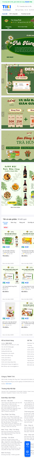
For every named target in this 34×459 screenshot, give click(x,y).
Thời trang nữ (28, 400)
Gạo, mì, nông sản (10, 420)
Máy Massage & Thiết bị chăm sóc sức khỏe (11, 443)
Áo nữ (25, 402)
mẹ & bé (31, 10)
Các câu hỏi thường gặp (7, 347)
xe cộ (26, 10)
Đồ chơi (17, 402)
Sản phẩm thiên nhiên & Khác (10, 444)
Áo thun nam (27, 413)
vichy (18, 393)
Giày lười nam (27, 436)
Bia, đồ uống (7, 422)
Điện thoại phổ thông (9, 433)
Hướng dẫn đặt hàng (6, 351)
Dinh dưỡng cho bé (9, 407)
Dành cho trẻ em (9, 423)
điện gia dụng (19, 10)
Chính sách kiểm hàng (7, 355)
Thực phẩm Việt (15, 418)
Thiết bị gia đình (15, 454)
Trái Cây (3, 416)
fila (21, 393)
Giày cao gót (27, 427)
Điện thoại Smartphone (7, 431)
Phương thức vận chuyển (7, 353)
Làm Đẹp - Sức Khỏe (7, 437)
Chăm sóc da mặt (6, 439)
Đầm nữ (30, 402)
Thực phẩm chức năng (10, 441)
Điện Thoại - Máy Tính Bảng (10, 429)
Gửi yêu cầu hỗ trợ (6, 349)
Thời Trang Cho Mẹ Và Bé (8, 402)
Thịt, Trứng (9, 416)
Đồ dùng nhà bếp (5, 454)
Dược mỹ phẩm (16, 449)
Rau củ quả (7, 418)
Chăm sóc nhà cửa (11, 426)
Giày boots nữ (30, 430)
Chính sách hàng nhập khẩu (8, 362)
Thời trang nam (29, 411)
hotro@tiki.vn (14, 364)
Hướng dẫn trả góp (6, 360)
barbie (25, 391)
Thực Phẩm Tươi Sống (8, 414)
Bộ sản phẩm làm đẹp (10, 448)
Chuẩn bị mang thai (10, 411)
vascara (3, 391)
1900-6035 (9, 343)
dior (7, 391)
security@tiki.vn (14, 366)
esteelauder (12, 391)
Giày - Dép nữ (28, 425)
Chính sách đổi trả (6, 357)
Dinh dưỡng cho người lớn (10, 408)
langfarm (9, 393)
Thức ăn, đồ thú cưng (9, 425)
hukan (14, 393)
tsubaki (25, 393)
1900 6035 (8, 383)
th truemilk (19, 391)
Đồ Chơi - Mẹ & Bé (7, 400)
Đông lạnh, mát (12, 419)
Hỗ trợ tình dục (14, 448)
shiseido (3, 393)
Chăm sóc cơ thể (9, 442)
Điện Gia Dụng (5, 452)
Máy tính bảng (8, 434)
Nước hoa (7, 448)
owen (29, 391)
